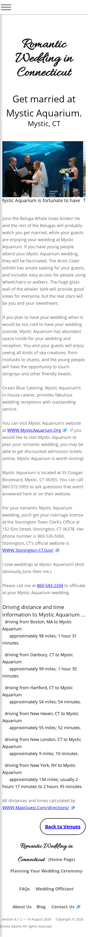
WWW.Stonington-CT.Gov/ (28, 550)
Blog (41, 906)
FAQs (24, 889)
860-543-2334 (50, 585)
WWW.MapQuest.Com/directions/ (35, 807)
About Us (22, 906)
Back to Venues (62, 826)
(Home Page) (46, 853)
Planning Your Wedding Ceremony (46, 871)
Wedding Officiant (55, 889)
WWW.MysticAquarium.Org (34, 430)
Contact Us (62, 906)
